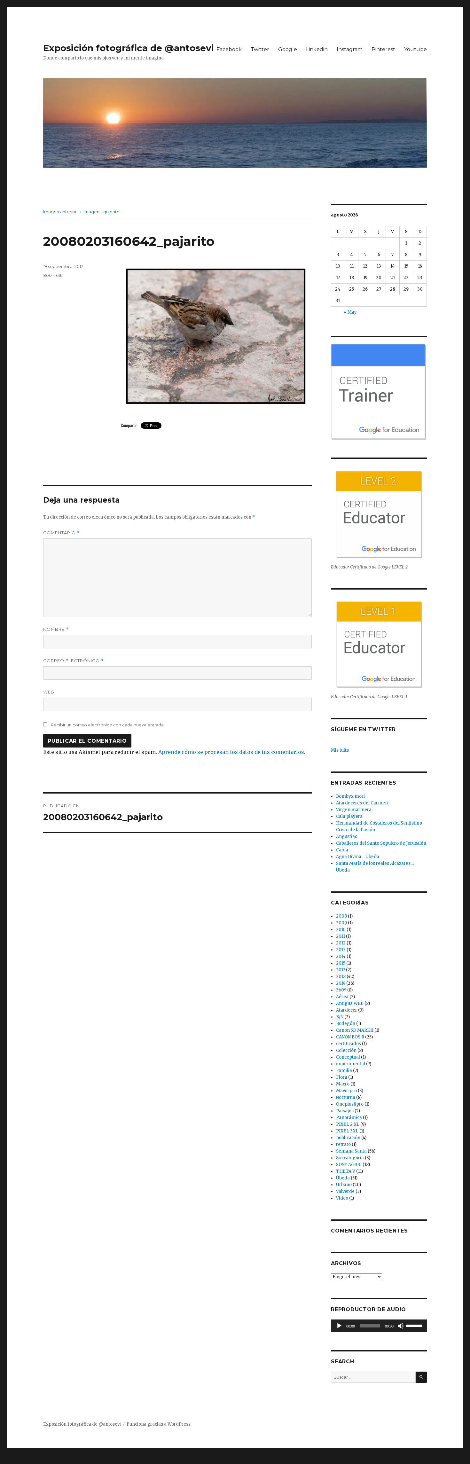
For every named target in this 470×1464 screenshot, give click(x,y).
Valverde (345, 1191)
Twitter (260, 49)
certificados (348, 1043)
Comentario (61, 533)
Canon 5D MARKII (354, 1030)
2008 (341, 916)
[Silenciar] (400, 1326)
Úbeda (343, 1178)
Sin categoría (350, 1158)
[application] (379, 1325)
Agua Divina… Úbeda (357, 856)
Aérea (342, 996)
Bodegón (345, 1023)
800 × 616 (52, 275)
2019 (340, 983)
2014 (341, 956)
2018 (341, 976)
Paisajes (345, 1111)
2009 (341, 923)
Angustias (346, 836)
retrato (343, 1144)
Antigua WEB (350, 1003)
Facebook (229, 49)
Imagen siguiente (101, 211)
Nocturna (345, 1097)
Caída (342, 850)
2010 (341, 929)
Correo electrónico (73, 660)
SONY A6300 (349, 1164)
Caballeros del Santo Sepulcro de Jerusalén (381, 843)
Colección (346, 1050)
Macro (342, 1084)
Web (48, 691)
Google (287, 49)
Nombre (56, 629)
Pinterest (383, 49)
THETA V (345, 1171)
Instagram (350, 49)
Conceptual (348, 1057)
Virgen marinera (354, 809)
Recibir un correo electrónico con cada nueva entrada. (108, 724)
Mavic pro (346, 1090)
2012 (341, 943)
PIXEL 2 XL (347, 1124)
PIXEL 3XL (347, 1131)
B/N (339, 1017)
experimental (350, 1064)
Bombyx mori (350, 796)
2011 (340, 936)
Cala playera (349, 816)
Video (342, 1198)
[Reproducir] (339, 1326)
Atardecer (346, 1010)
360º (341, 990)
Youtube (415, 49)
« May (350, 312)
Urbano (344, 1184)
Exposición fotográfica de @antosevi (128, 48)
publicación (348, 1137)
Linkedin (317, 49)
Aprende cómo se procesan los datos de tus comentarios (231, 752)
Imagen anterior (60, 211)
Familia (344, 1070)
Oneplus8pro (350, 1104)
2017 (340, 970)
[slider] (415, 1325)
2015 (340, 963)
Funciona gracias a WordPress (159, 1424)
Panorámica (349, 1117)
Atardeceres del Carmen (362, 803)
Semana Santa (351, 1151)
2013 (341, 949)
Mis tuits (340, 750)
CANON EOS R (350, 1037)
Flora (341, 1077)
